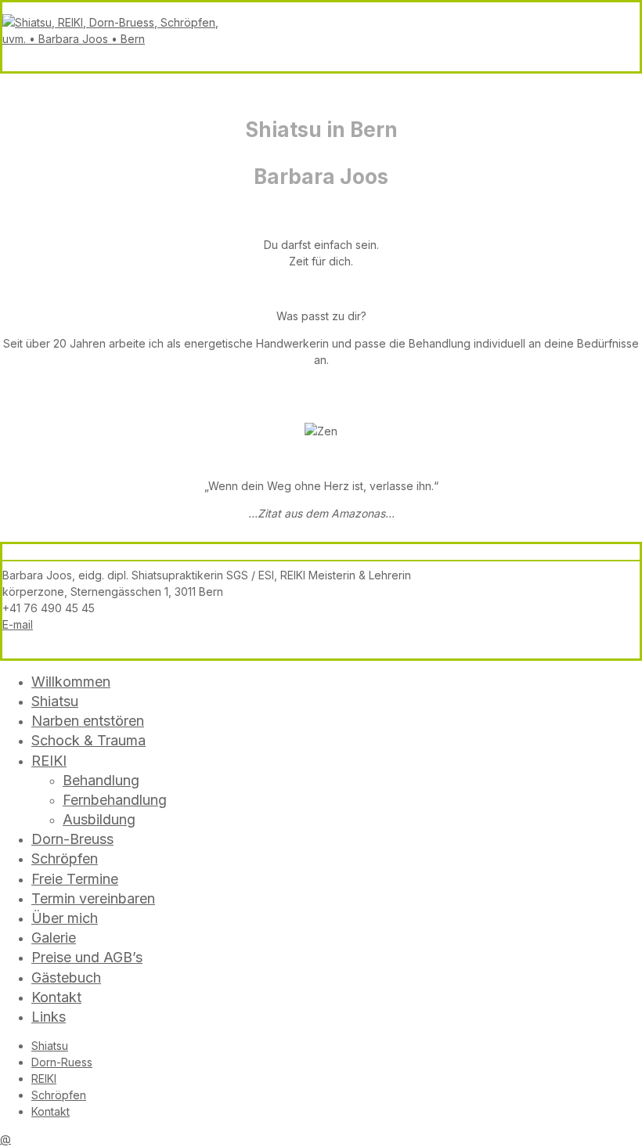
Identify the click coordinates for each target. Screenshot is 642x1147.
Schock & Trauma (88, 740)
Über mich (64, 918)
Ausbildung (99, 819)
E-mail (17, 624)
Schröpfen (64, 858)
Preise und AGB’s (86, 957)
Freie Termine (74, 879)
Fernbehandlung (115, 800)
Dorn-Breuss (72, 839)
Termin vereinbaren (93, 898)
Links (48, 1016)
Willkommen (70, 681)
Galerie (53, 937)
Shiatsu (54, 701)
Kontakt (56, 997)
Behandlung (101, 780)
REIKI (49, 760)
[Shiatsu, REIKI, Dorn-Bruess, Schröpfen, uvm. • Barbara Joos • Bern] (119, 38)
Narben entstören (87, 720)
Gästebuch (66, 977)
